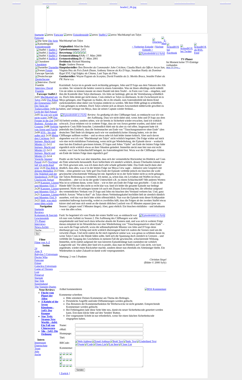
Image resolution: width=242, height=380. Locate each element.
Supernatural (41, 283)
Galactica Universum (45, 266)
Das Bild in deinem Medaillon (46, 169)
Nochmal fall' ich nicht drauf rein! (46, 165)
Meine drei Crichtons (46, 137)
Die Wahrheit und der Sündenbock (46, 175)
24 (36, 248)
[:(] (67, 366)
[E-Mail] (163, 39)
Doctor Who (41, 257)
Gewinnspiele (42, 218)
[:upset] (67, 360)
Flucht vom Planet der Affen (47, 295)
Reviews (39, 212)
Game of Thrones (44, 269)
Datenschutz (41, 345)
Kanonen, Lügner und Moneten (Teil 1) (47, 184)
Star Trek (39, 280)
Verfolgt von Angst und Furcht (46, 128)
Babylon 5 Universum (46, 254)
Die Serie (53, 40)
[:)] (61, 354)
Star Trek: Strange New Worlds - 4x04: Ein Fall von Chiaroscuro (49, 322)
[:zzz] (70, 360)
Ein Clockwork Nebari (46, 178)
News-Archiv (42, 227)
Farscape (58, 34)
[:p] (61, 357)
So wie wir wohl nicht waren (46, 116)
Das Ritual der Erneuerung (46, 101)
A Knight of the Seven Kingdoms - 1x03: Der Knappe (49, 307)
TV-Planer (40, 221)
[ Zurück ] (64, 373)
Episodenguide (81, 34)
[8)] (70, 354)
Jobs (37, 351)
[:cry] (64, 366)
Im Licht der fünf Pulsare (47, 110)
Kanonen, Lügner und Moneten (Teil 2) (47, 190)
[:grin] (64, 354)
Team (37, 348)
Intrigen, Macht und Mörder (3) (45, 154)
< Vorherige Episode (142, 46)
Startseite (39, 34)
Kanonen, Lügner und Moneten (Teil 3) (47, 196)
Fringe (38, 263)
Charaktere (41, 64)
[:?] (61, 366)
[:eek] (64, 360)
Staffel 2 (103, 34)
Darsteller (54, 67)
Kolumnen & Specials (46, 215)
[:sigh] (61, 363)
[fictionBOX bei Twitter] (186, 47)
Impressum (40, 342)
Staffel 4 (53, 58)
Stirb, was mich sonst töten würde (46, 202)
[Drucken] (156, 39)
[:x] (70, 366)
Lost (37, 272)
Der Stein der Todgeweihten (42, 107)
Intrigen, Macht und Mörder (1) (45, 143)
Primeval (39, 275)
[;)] (67, 354)
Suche (38, 354)
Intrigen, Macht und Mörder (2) (45, 149)
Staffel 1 (53, 49)
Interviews (40, 224)
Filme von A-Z (42, 242)
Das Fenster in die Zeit (46, 119)
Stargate (39, 278)
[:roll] (61, 360)
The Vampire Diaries (45, 286)
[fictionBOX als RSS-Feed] (200, 47)
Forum (48, 70)
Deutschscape (42, 79)
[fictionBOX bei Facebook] (173, 47)
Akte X (38, 251)
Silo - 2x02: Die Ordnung (49, 332)
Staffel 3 (53, 55)
